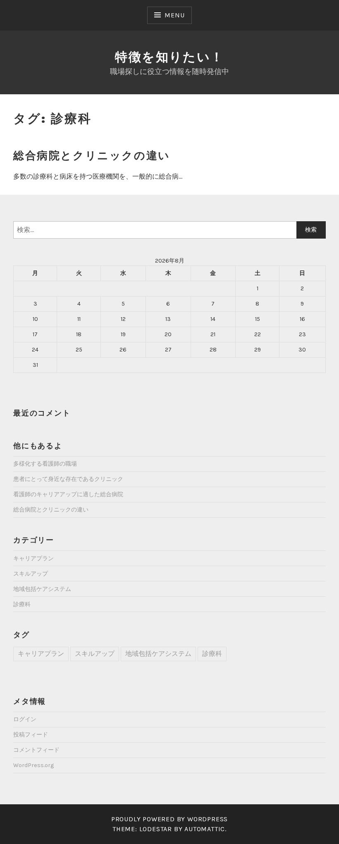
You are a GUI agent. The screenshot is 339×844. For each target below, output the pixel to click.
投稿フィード (30, 734)
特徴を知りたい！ (169, 57)
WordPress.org (33, 765)
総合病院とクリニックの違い (91, 155)
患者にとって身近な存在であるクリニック (68, 479)
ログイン (24, 719)
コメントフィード (36, 749)
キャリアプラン (33, 558)
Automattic (204, 829)
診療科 (22, 604)
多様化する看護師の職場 (45, 463)
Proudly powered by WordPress (169, 819)
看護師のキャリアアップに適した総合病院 (68, 494)
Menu (174, 15)
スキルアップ (30, 573)
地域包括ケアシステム (42, 589)
